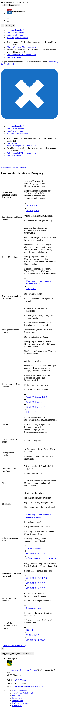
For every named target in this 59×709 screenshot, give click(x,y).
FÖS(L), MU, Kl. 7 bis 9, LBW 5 (41, 558)
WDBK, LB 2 (32, 635)
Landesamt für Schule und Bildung (22, 670)
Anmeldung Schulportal (22, 693)
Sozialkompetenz (33, 548)
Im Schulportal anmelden (17, 37)
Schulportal (17, 695)
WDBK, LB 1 (32, 205)
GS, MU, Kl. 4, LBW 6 (36, 553)
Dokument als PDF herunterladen (21, 54)
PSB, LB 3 (31, 412)
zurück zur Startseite (15, 32)
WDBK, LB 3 (32, 210)
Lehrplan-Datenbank (16, 30)
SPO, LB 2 (31, 288)
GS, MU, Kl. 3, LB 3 (35, 402)
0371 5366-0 (20, 680)
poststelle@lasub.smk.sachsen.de (29, 686)
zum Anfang (12, 143)
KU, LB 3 (30, 630)
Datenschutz (17, 700)
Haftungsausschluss (20, 703)
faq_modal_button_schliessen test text (17, 654)
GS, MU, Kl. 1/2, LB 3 (36, 397)
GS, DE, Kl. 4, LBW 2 (36, 640)
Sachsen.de (17, 705)
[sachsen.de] (1, 5)
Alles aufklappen (14, 47)
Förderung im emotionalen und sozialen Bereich (39, 282)
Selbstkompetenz (33, 608)
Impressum (17, 698)
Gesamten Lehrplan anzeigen (13, 168)
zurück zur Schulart (15, 35)
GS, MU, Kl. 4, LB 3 (35, 407)
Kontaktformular (14, 57)
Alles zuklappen (29, 47)
